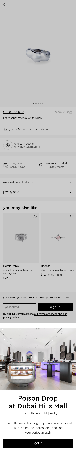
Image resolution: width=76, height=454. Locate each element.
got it (38, 443)
